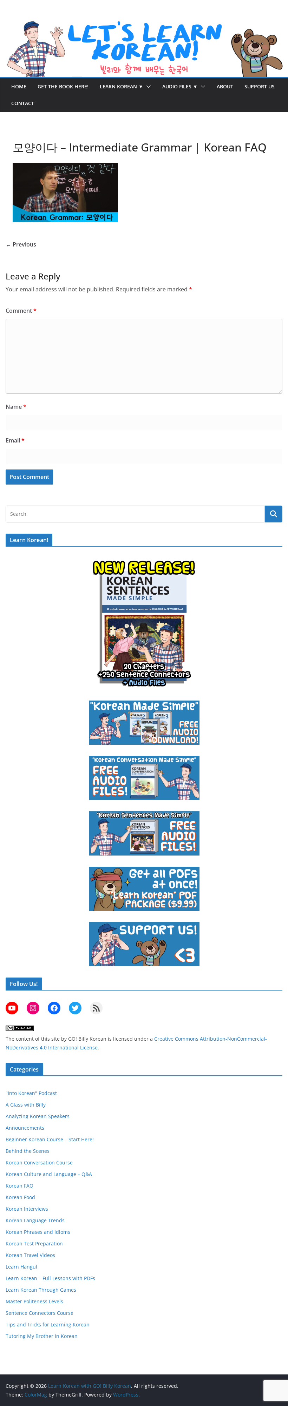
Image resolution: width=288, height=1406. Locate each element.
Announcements (25, 1127)
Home (18, 86)
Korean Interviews (27, 1208)
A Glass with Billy (26, 1104)
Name (16, 407)
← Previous (21, 244)
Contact (22, 103)
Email (15, 440)
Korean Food (20, 1197)
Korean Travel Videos (30, 1255)
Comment (21, 311)
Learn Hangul (21, 1266)
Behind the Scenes (28, 1151)
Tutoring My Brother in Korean (42, 1336)
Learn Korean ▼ (121, 86)
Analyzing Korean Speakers (38, 1116)
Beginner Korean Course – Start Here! (50, 1139)
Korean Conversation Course (39, 1162)
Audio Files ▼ (180, 86)
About (225, 86)
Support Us (259, 86)
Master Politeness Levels (34, 1301)
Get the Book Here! (63, 86)
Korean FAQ (19, 1185)
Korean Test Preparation (34, 1243)
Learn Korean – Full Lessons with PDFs (50, 1278)
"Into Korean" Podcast (31, 1093)
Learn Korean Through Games (41, 1289)
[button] (147, 87)
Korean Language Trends (35, 1220)
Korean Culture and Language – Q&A (49, 1174)
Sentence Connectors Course (39, 1313)
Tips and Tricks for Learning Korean (48, 1324)
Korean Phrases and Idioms (38, 1232)
